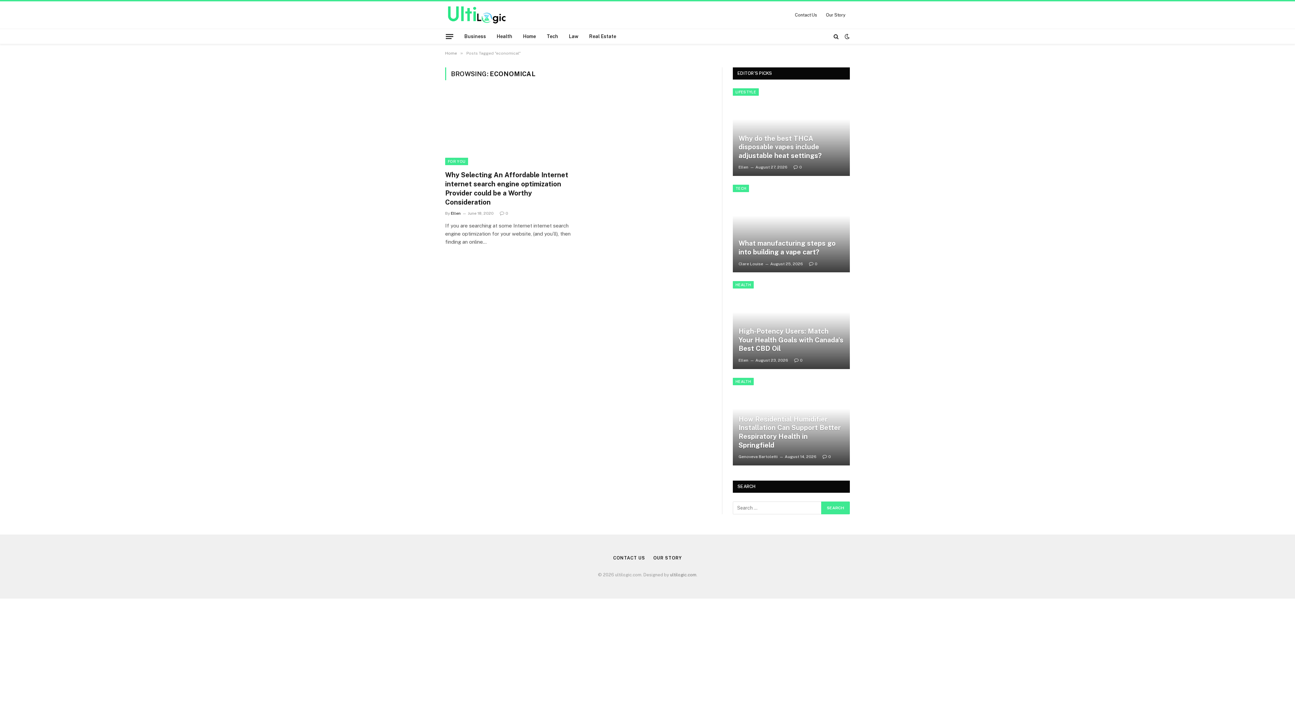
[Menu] (449, 36)
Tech (552, 36)
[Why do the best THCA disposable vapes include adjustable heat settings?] (791, 132)
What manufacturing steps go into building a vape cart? (787, 247)
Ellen (456, 213)
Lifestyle (746, 92)
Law (573, 36)
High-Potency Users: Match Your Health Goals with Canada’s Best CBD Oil (791, 340)
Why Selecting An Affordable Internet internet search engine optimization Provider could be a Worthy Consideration (506, 189)
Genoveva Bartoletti (758, 456)
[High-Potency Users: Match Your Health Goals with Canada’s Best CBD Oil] (791, 325)
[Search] (836, 36)
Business (475, 36)
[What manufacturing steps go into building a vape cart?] (791, 228)
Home (529, 36)
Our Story (835, 15)
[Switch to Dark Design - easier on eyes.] (846, 36)
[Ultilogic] (476, 15)
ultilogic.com (683, 574)
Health (504, 36)
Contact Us (806, 15)
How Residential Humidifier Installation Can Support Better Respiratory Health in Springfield (790, 432)
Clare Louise (751, 264)
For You (456, 161)
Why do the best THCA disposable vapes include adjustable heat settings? (780, 147)
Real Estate (602, 36)
